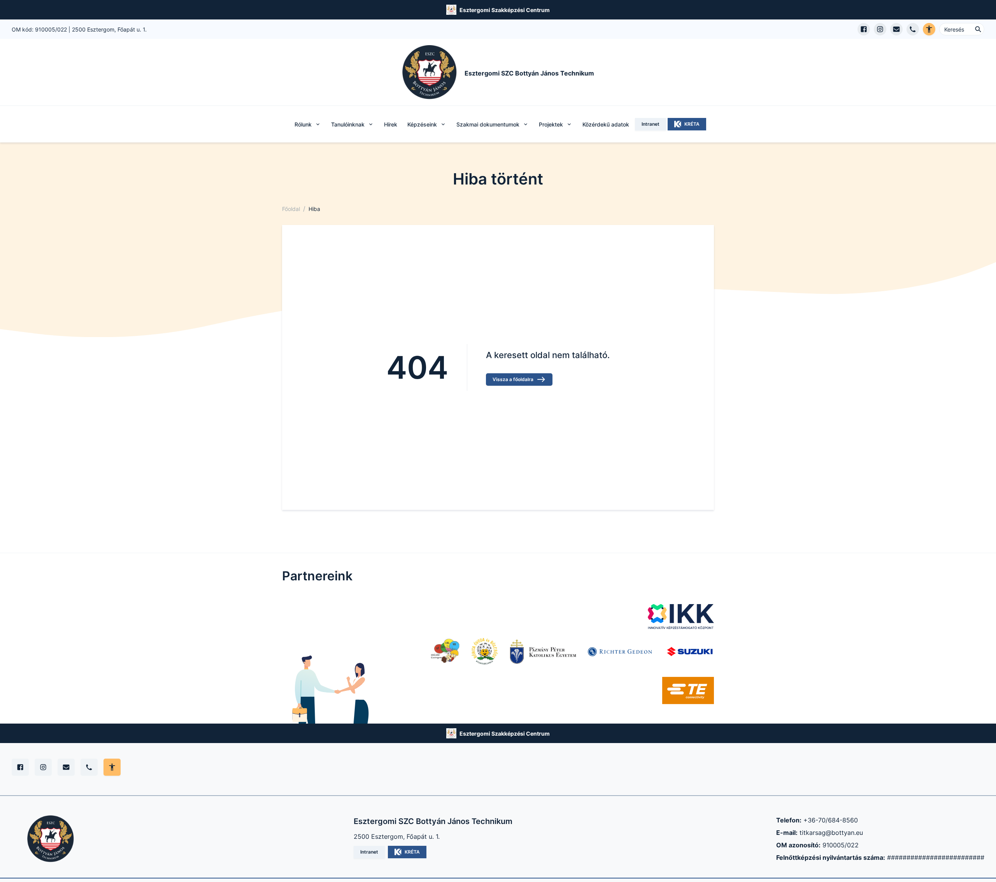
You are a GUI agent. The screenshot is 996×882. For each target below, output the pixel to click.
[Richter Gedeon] (621, 651)
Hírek (390, 124)
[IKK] (681, 616)
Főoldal (291, 209)
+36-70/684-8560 (830, 820)
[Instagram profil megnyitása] (880, 29)
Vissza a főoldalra (513, 379)
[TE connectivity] (688, 690)
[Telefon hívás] (913, 29)
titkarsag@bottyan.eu (831, 832)
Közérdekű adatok (605, 124)
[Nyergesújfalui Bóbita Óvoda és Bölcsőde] (484, 651)
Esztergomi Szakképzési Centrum (504, 10)
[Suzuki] (690, 651)
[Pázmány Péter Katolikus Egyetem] (543, 651)
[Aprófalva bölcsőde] (445, 651)
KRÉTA (692, 124)
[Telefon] (89, 767)
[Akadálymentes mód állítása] (112, 767)
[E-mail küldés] (896, 29)
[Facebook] (20, 767)
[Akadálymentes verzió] (929, 29)
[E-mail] (66, 767)
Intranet (650, 124)
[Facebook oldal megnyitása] (863, 29)
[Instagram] (43, 767)
